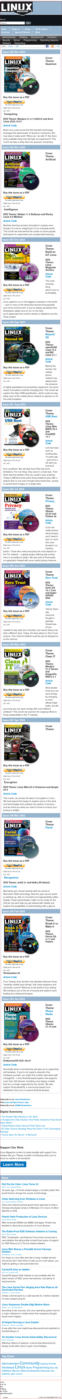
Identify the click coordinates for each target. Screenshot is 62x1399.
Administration (6, 1254)
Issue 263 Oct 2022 (14, 239)
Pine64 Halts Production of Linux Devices (24, 1216)
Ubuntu (16, 1370)
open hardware (6, 1219)
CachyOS (11, 1272)
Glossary (5, 1397)
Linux (7, 1187)
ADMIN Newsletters (23, 1105)
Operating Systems (49, 40)
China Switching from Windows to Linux (23, 1199)
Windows (20, 1202)
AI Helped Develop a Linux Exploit (20, 1322)
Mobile (29, 1367)
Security (17, 1293)
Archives (6, 32)
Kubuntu (7, 1234)
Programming (30, 40)
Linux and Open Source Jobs (16, 1102)
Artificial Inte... (6, 1293)
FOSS (3, 1187)
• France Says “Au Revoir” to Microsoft (18, 1134)
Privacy (49, 501)
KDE (3, 1234)
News (4, 29)
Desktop (4, 1307)
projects (13, 1234)
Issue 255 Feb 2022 (14, 911)
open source (17, 1373)
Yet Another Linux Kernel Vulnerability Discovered (29, 1337)
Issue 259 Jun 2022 (14, 565)
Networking (19, 43)
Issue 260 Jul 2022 (13, 489)
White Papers (42, 29)
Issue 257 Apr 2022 (14, 720)
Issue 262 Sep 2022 (14, 322)
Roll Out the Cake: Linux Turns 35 (20, 1184)
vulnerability (19, 1325)
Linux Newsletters (22, 1099)
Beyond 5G (49, 335)
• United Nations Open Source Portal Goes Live (22, 1125)
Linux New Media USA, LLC (52, 1397)
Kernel (13, 1254)
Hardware (8, 1367)
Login (58, 46)
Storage (14, 1219)
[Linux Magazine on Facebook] (47, 46)
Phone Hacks (49, 1012)
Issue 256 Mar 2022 (14, 815)
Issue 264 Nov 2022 (14, 147)
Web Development (31, 1370)
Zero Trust (51, 577)
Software (6, 43)
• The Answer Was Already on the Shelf (18, 1116)
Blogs (27, 29)
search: (3, 19)
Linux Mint (19, 1254)
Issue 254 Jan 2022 (14, 999)
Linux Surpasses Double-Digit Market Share (26, 1304)
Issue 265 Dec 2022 (14, 52)
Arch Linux (5, 1272)
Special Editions (22, 32)
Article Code (10, 125)
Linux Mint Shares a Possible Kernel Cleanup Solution (26, 1250)
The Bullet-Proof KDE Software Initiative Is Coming (29, 1231)
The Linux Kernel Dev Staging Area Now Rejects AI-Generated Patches (30, 1288)
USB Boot (51, 416)
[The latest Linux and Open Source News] (52, 46)
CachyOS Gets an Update (16, 1269)
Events (52, 1363)
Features (16, 29)
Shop (37, 32)
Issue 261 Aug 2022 (14, 404)
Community (30, 1363)
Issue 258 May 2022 (14, 644)
